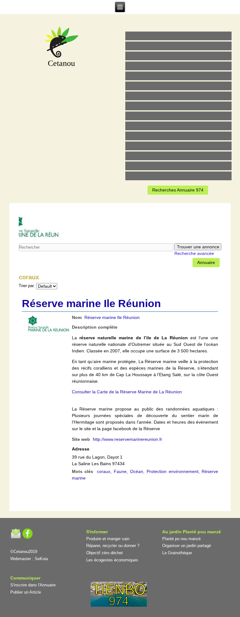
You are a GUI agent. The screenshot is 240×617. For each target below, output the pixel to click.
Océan (136, 471)
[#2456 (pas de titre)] (178, 106)
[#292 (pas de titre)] (178, 176)
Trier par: (27, 286)
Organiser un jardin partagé (186, 545)
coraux (103, 471)
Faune (120, 471)
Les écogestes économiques (112, 560)
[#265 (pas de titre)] (178, 86)
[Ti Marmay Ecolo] (178, 116)
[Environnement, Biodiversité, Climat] (178, 76)
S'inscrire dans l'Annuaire (33, 585)
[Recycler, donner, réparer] (178, 56)
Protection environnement (172, 471)
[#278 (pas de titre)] (178, 146)
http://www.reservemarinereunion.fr (127, 439)
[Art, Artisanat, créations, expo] (178, 126)
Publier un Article (25, 592)
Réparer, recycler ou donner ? (112, 545)
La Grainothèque (177, 552)
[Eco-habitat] (178, 96)
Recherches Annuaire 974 (177, 189)
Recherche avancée (194, 253)
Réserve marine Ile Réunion (91, 303)
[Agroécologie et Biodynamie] (178, 36)
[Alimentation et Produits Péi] (178, 46)
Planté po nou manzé (181, 538)
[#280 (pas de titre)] (178, 156)
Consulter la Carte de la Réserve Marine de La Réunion (127, 391)
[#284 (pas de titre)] (178, 166)
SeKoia (41, 558)
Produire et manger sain (107, 538)
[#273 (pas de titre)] (178, 136)
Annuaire (206, 262)
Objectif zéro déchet (104, 552)
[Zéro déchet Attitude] (178, 66)
